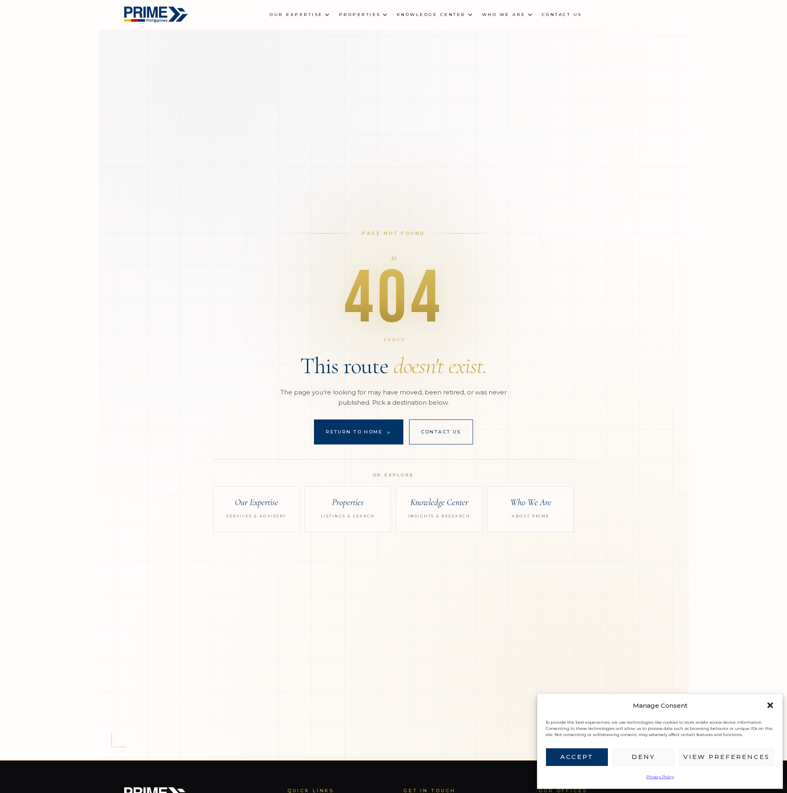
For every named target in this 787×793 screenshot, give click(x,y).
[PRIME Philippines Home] (155, 15)
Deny (643, 757)
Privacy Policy (660, 776)
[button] (770, 705)
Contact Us (441, 432)
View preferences (726, 757)
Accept (577, 757)
